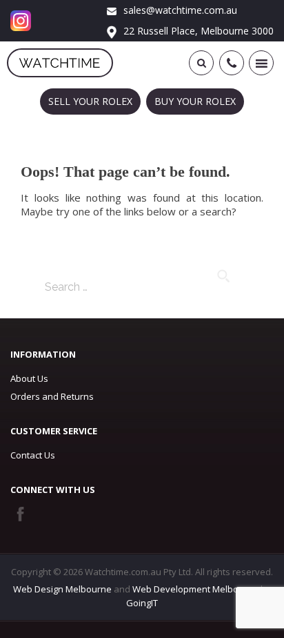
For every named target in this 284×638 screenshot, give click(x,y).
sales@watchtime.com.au (179, 10)
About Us (29, 378)
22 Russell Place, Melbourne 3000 (197, 30)
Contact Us (32, 455)
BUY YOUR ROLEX (195, 101)
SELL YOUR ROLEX (90, 101)
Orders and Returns (52, 396)
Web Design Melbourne (62, 589)
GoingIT (142, 603)
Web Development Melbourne (195, 589)
